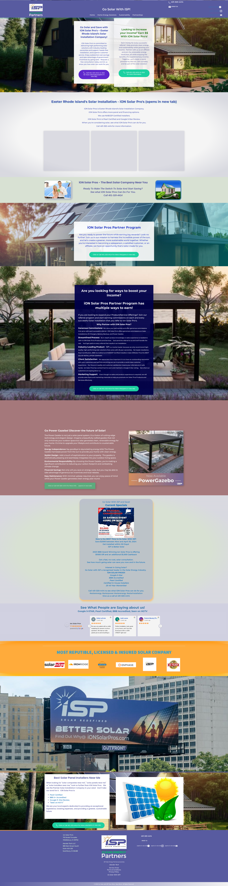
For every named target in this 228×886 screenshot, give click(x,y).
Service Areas (114, 868)
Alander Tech (114, 865)
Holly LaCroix (101, 618)
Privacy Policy (114, 872)
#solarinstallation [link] (135, 593)
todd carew (124, 618)
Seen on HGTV (56, 802)
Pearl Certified (56, 795)
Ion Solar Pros (75, 623)
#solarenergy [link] (96, 593)
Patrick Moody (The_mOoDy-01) (151, 618)
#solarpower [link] (108, 593)
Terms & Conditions (114, 870)
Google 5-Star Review (59, 800)
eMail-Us (174, 6)
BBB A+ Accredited (58, 797)
